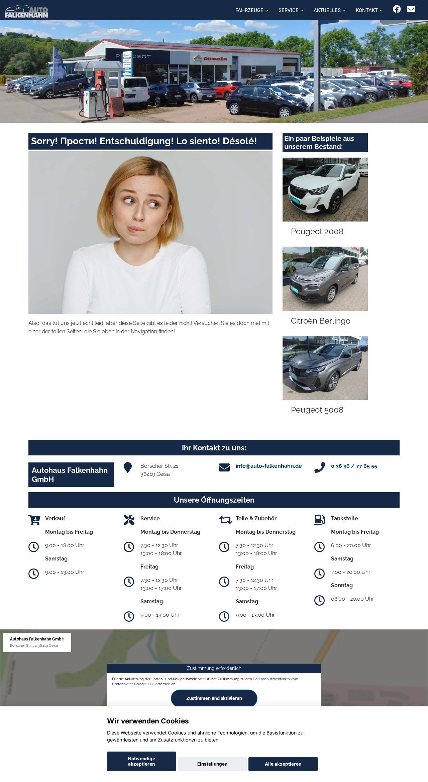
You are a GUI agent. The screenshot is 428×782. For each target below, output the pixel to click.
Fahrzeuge (249, 10)
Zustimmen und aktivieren (214, 698)
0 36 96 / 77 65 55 (354, 466)
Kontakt (367, 10)
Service (289, 10)
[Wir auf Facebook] (397, 9)
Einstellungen (212, 764)
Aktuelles (327, 10)
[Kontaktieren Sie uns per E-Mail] (411, 9)
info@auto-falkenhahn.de (269, 466)
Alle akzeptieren (283, 764)
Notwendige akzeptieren (141, 761)
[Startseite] (26, 10)
